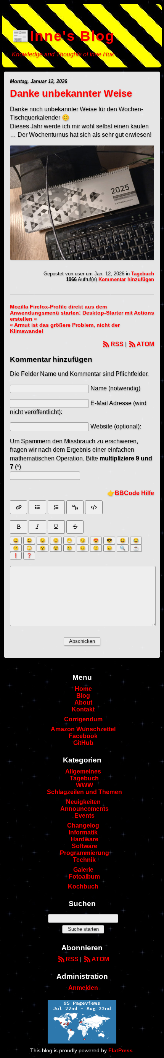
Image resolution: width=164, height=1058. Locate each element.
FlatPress (120, 1050)
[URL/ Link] (18, 507)
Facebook (83, 736)
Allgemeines (83, 771)
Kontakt (83, 709)
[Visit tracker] (82, 1042)
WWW (84, 785)
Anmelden (83, 987)
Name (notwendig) (115, 388)
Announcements (84, 808)
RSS (117, 344)
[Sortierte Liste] (56, 507)
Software (84, 846)
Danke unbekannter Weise (71, 93)
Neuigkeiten (83, 802)
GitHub (83, 743)
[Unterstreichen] (56, 527)
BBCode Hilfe (134, 493)
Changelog (83, 825)
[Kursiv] (37, 527)
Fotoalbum (84, 876)
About (83, 702)
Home (83, 689)
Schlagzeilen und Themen (84, 792)
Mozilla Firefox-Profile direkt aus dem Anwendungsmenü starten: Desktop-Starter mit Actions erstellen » (82, 313)
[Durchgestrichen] (75, 527)
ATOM (145, 344)
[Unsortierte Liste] (37, 507)
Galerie (83, 869)
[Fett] (18, 527)
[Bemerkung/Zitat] (75, 507)
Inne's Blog (72, 36)
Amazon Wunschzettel (83, 729)
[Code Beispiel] (93, 507)
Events (84, 815)
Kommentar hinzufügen (126, 279)
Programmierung (84, 853)
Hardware (84, 839)
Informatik (83, 832)
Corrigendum (83, 719)
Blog (83, 695)
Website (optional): (115, 426)
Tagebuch (142, 273)
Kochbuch (83, 886)
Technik (84, 860)
